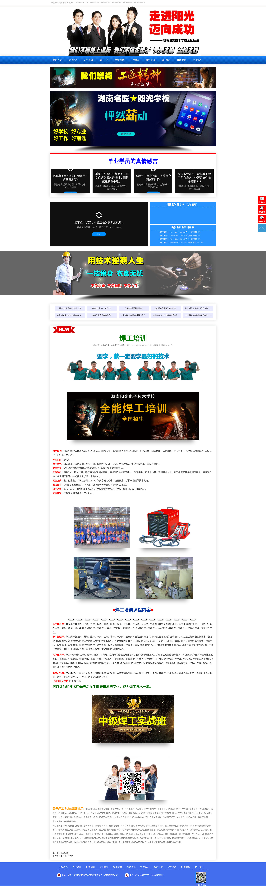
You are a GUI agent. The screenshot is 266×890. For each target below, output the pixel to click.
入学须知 (88, 60)
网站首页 (57, 60)
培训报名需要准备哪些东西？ (166, 308)
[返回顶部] (262, 232)
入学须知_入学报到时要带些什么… (134, 315)
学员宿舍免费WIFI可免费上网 (70, 308)
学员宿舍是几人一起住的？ (102, 308)
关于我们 (199, 867)
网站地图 (62, 3)
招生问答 (103, 60)
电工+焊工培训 (66, 855)
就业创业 (119, 60)
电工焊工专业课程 (117, 345)
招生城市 (166, 60)
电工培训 (64, 853)
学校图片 (197, 60)
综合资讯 (150, 60)
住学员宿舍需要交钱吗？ (134, 308)
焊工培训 (156, 345)
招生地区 (185, 867)
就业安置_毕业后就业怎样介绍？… (198, 308)
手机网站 (54, 3)
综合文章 (70, 3)
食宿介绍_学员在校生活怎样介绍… (70, 315)
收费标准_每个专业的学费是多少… (166, 315)
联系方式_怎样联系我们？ (102, 315)
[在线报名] (262, 213)
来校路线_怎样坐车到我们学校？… (198, 315)
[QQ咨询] (262, 203)
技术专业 (181, 60)
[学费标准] (262, 222)
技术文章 (135, 60)
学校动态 (72, 60)
